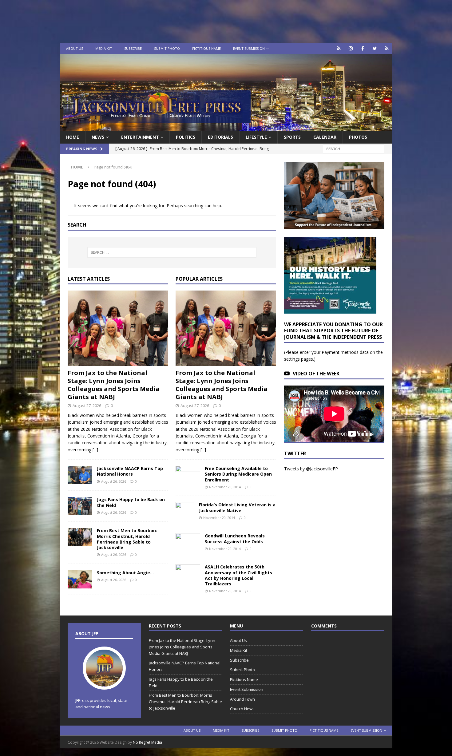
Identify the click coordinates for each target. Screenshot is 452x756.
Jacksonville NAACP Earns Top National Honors (130, 471)
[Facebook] (362, 48)
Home (72, 137)
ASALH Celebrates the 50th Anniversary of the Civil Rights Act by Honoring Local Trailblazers (238, 575)
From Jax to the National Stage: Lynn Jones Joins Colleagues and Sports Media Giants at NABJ (114, 385)
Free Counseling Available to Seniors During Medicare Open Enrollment (238, 473)
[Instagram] (350, 48)
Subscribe (133, 48)
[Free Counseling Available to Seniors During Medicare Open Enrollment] (188, 474)
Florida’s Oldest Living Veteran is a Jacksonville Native (237, 507)
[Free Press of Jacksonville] (226, 127)
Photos (358, 137)
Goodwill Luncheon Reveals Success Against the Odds (235, 538)
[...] (95, 450)
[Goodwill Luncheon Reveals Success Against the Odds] (188, 542)
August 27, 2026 (87, 405)
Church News (242, 708)
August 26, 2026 (113, 481)
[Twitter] (374, 48)
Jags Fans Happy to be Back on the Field (131, 502)
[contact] (338, 48)
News (98, 137)
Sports (292, 137)
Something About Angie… (125, 573)
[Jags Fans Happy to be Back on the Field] (80, 506)
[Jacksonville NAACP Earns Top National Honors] (80, 475)
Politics (185, 137)
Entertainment (140, 137)
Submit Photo (167, 48)
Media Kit (103, 48)
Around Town (242, 699)
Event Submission (249, 48)
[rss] (386, 48)
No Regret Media (147, 742)
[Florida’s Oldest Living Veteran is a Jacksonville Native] (185, 511)
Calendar (324, 137)
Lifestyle (256, 137)
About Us (74, 48)
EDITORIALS (220, 137)
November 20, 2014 (225, 487)
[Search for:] (353, 149)
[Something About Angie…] (80, 579)
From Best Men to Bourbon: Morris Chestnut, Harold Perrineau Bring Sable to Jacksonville (127, 539)
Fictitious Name (206, 48)
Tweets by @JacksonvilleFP (311, 469)
